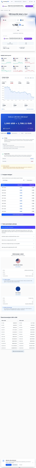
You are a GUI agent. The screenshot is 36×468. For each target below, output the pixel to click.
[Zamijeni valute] (18, 20)
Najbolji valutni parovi (18, 1)
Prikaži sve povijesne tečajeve (18, 214)
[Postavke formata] (34, 5)
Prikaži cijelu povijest (30, 109)
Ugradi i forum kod (28, 133)
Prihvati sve (8, 464)
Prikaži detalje (29, 180)
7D (25, 77)
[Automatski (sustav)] (34, 7)
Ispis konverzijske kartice (18, 351)
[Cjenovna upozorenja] (34, 1)
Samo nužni (15, 464)
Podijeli (9, 133)
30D (28, 77)
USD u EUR (6, 10)
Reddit (22, 133)
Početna (2, 10)
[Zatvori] (33, 463)
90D (30, 77)
